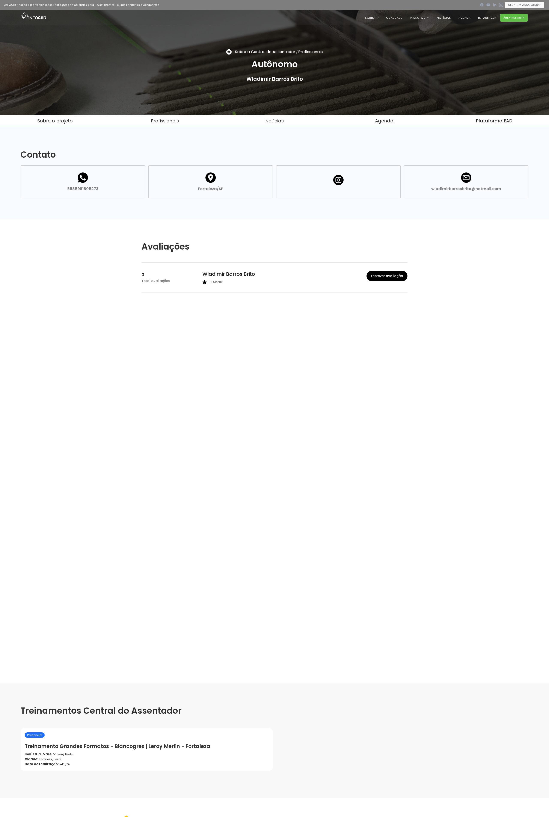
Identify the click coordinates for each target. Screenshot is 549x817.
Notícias (274, 121)
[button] (371, 18)
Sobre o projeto (55, 121)
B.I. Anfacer (487, 18)
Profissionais (310, 51)
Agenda (465, 18)
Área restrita (514, 18)
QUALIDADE (394, 18)
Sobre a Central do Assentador (265, 51)
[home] (34, 15)
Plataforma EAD (494, 121)
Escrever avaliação (387, 276)
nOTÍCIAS (444, 18)
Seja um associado (524, 5)
